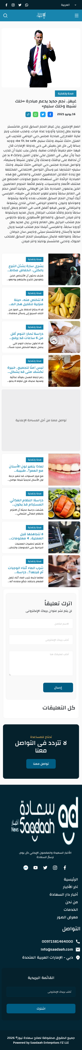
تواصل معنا (41, 764)
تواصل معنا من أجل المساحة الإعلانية (41, 420)
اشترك (41, 1009)
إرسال (58, 688)
